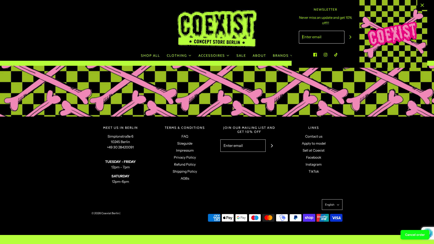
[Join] (272, 145)
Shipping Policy (185, 171)
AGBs (185, 178)
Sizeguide (184, 143)
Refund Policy (185, 164)
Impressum (185, 150)
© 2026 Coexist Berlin (105, 213)
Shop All (150, 56)
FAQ (185, 136)
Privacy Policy (185, 157)
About (259, 56)
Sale (241, 56)
